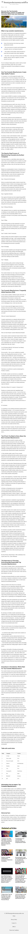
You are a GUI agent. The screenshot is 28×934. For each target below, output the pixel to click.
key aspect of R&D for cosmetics (10, 96)
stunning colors (4, 286)
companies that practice (20, 586)
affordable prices (8, 803)
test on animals (6, 364)
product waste (17, 215)
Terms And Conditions (14, 930)
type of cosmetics (16, 380)
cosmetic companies (7, 89)
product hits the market (10, 182)
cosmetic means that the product (9, 398)
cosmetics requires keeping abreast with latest (10, 465)
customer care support (17, 543)
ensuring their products (13, 458)
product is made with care (21, 79)
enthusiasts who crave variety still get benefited (15, 639)
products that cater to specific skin (11, 190)
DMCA (14, 926)
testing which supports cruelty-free (8, 601)
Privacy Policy (14, 919)
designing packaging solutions (13, 686)
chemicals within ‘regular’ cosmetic (8, 704)
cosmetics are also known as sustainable (15, 373)
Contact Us (14, 923)
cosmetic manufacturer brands (13, 335)
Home (14, 916)
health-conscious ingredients (19, 737)
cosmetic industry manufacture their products (10, 175)
